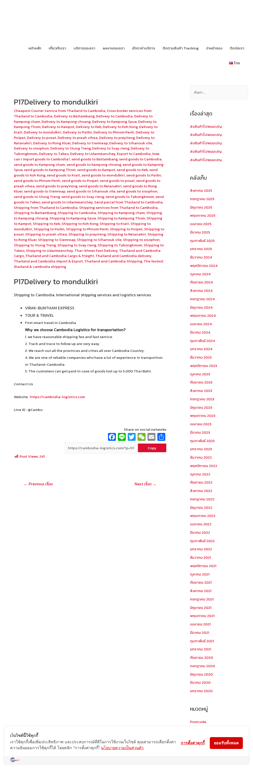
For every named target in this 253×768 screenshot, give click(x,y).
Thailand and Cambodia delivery (123, 255)
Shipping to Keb (46, 223)
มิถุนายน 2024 (201, 307)
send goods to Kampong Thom (50, 169)
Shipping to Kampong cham (121, 212)
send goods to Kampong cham (39, 164)
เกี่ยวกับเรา (57, 48)
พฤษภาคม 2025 (202, 215)
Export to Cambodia (134, 153)
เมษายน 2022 (200, 524)
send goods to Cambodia (140, 159)
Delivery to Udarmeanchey (92, 153)
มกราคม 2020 (201, 691)
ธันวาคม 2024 (201, 257)
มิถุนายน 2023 (201, 407)
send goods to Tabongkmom (129, 196)
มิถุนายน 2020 (201, 674)
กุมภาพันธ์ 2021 (202, 641)
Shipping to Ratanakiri (126, 234)
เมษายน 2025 (200, 224)
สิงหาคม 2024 (201, 290)
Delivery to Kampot (58, 126)
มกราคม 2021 (200, 649)
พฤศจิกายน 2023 (203, 365)
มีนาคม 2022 (200, 532)
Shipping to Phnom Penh (87, 229)
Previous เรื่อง (38, 484)
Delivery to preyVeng (117, 137)
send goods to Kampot (96, 169)
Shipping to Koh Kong (80, 223)
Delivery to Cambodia (114, 116)
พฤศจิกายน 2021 (203, 566)
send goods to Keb (132, 169)
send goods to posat (117, 180)
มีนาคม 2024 (200, 332)
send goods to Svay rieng (82, 196)
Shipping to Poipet (126, 229)
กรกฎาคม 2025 (202, 199)
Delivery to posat (41, 137)
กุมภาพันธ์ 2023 (202, 441)
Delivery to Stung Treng (70, 148)
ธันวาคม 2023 (201, 357)
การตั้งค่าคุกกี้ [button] (193, 742)
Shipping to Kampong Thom (121, 218)
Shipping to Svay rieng (76, 245)
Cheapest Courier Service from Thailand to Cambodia (59, 110)
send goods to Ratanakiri (100, 186)
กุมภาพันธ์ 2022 (202, 541)
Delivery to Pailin (77, 132)
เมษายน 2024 (201, 324)
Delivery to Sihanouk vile (130, 143)
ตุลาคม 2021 (200, 574)
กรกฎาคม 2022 (202, 499)
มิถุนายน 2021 (200, 607)
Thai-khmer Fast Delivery (96, 250)
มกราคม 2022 (201, 549)
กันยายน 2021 (201, 582)
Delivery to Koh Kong (120, 126)
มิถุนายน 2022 (201, 507)
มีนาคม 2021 (199, 632)
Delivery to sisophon (31, 148)
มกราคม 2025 (201, 249)
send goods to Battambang (94, 159)
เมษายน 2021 (200, 624)
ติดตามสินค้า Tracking (181, 48)
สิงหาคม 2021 (200, 591)
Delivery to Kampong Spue (114, 121)
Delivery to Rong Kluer (52, 143)
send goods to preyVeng (56, 186)
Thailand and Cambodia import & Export (48, 261)
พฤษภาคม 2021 (202, 616)
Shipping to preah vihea (46, 234)
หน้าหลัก (34, 48)
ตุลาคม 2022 (200, 474)
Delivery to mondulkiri (42, 132)
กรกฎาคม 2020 (202, 666)
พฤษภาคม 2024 (203, 315)
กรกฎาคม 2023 (202, 399)
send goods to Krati (63, 175)
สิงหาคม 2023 (201, 390)
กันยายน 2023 (201, 382)
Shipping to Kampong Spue (72, 218)
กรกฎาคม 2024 (202, 299)
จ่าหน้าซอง (214, 48)
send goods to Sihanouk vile (91, 191)
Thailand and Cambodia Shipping (113, 261)
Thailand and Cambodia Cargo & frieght (59, 255)
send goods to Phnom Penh (37, 180)
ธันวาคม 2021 (200, 557)
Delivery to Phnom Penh (113, 132)
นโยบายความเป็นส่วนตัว (122, 747)
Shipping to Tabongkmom (120, 245)
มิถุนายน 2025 (201, 207)
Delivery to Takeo (53, 153)
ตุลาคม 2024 (200, 274)
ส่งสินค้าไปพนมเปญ (206, 126)
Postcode (198, 722)
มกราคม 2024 (201, 349)
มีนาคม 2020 (200, 682)
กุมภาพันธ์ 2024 (202, 340)
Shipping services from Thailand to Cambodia (118, 207)
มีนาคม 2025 (200, 232)
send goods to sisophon (137, 191)
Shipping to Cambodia (77, 212)
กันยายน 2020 (201, 657)
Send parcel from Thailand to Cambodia (128, 202)
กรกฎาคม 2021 (202, 599)
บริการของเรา (84, 48)
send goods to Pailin (143, 175)
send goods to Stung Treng (37, 196)
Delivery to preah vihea (78, 137)
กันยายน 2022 (201, 482)
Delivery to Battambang (74, 116)
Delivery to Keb (88, 126)
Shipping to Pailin (49, 229)
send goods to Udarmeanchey (67, 202)
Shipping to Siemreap (56, 239)
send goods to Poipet (80, 180)
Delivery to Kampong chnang (66, 121)
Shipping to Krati (114, 223)
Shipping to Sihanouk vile (99, 239)
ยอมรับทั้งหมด (226, 742)
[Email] (151, 437)
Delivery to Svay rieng (110, 148)
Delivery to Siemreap (90, 143)
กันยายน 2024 (201, 282)
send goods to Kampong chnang (93, 164)
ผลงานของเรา (114, 48)
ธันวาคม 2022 (201, 457)
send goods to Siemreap (44, 191)
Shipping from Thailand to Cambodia (46, 207)
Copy (152, 448)
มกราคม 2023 (201, 449)
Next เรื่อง (145, 484)
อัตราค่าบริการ (143, 48)
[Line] (122, 437)
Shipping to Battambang (35, 212)
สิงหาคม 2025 (201, 190)
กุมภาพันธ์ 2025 (202, 240)
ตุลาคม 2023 (200, 374)
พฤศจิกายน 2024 (203, 265)
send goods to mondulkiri (103, 175)
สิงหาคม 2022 (201, 490)
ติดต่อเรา (237, 48)
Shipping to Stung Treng (35, 245)
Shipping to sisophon (141, 239)
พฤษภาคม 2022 (202, 515)
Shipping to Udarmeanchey (49, 250)
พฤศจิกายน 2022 (203, 466)
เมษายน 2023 (200, 424)
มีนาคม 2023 (200, 432)
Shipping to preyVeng (87, 234)
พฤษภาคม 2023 (202, 415)
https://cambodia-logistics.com (57, 397)
